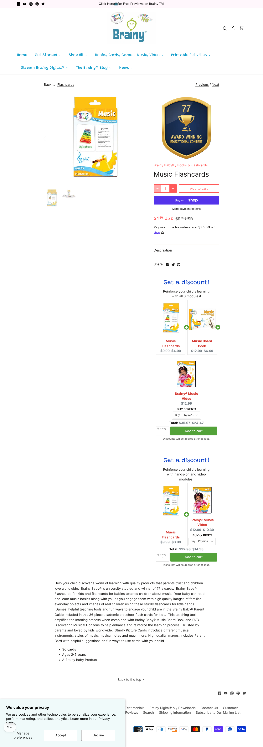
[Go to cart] (242, 28)
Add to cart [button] (194, 431)
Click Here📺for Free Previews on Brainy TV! (131, 4)
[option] (94, 138)
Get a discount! (186, 283)
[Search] (225, 28)
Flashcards (65, 84)
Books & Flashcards (192, 165)
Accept (60, 735)
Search (148, 712)
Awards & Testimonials (126, 708)
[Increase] (173, 188)
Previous (202, 84)
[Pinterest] (37, 4)
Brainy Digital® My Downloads (172, 708)
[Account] (233, 28)
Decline (98, 735)
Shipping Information (175, 712)
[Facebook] (18, 4)
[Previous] (49, 138)
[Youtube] (24, 4)
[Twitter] (43, 4)
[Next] (138, 138)
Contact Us (209, 708)
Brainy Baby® (164, 165)
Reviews (131, 712)
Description (163, 250)
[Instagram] (31, 4)
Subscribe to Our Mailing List (218, 712)
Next (215, 84)
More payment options (186, 208)
